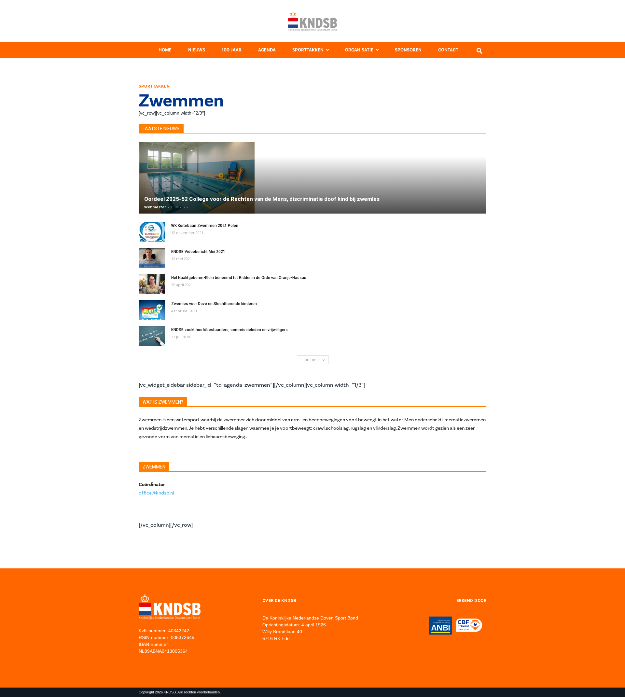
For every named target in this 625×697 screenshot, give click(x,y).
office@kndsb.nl (156, 493)
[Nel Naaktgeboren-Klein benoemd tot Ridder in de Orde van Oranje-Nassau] (152, 284)
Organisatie (359, 50)
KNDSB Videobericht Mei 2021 (198, 251)
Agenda (267, 50)
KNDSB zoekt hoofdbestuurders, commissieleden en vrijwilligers (229, 330)
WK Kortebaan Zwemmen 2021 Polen (204, 225)
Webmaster (155, 206)
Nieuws (196, 50)
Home (165, 50)
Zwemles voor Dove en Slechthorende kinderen (214, 303)
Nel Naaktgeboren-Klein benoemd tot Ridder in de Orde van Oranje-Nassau (238, 277)
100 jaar (232, 50)
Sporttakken (308, 50)
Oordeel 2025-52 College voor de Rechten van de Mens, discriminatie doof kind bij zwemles (262, 199)
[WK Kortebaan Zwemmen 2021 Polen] (152, 232)
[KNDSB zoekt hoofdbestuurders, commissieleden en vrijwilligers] (152, 336)
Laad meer (310, 359)
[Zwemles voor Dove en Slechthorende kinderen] (152, 310)
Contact (448, 50)
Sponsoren (408, 50)
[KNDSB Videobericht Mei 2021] (152, 258)
